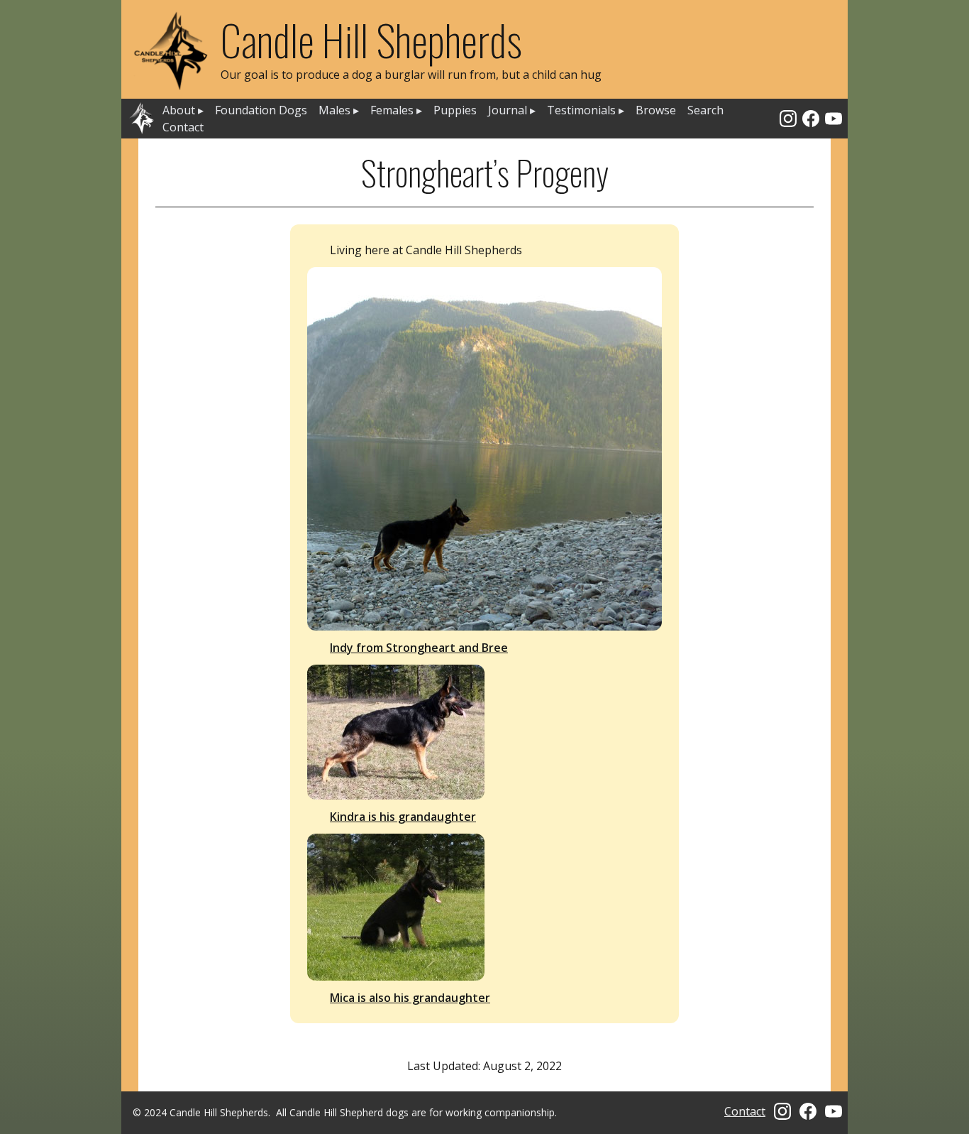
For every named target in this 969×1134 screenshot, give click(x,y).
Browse (656, 110)
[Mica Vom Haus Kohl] (484, 907)
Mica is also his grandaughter (410, 997)
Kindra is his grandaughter (403, 816)
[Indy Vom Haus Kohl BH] (484, 449)
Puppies (455, 110)
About (183, 110)
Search (705, 110)
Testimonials (585, 110)
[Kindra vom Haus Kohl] (484, 732)
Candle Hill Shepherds (371, 38)
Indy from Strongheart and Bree (419, 647)
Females (396, 110)
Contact (183, 127)
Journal (512, 110)
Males (339, 110)
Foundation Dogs (261, 110)
